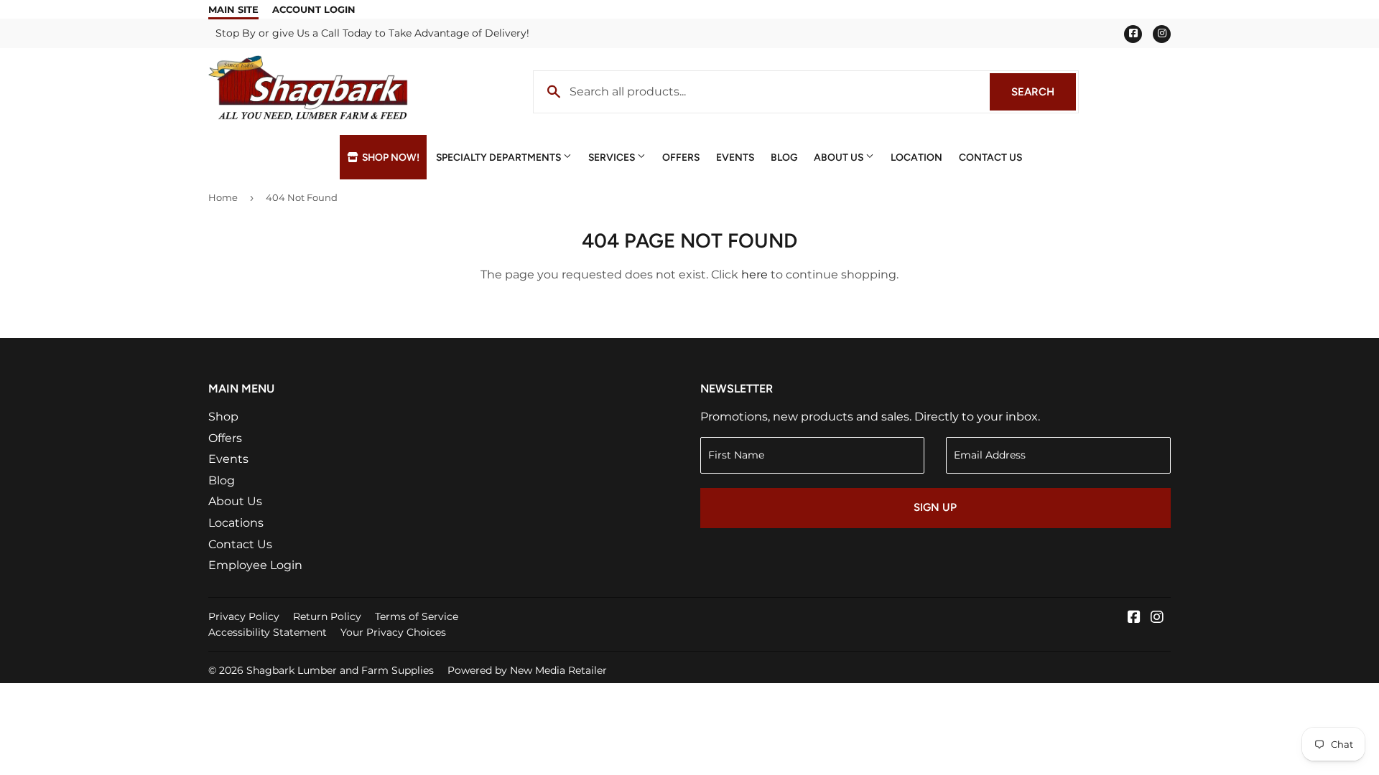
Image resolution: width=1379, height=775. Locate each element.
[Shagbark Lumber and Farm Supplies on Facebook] (1134, 618)
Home (223, 197)
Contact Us (990, 157)
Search (1043, 91)
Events (735, 157)
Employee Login (255, 565)
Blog (784, 157)
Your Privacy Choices (393, 632)
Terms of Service (416, 616)
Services (612, 157)
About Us (839, 157)
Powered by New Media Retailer (527, 670)
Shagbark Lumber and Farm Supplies (340, 670)
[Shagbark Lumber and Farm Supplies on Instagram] (1157, 618)
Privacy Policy (243, 616)
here (754, 274)
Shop (223, 416)
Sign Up (935, 507)
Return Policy (327, 616)
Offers (681, 157)
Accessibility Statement (267, 632)
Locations (236, 523)
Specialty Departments (499, 157)
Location (916, 157)
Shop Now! (389, 157)
